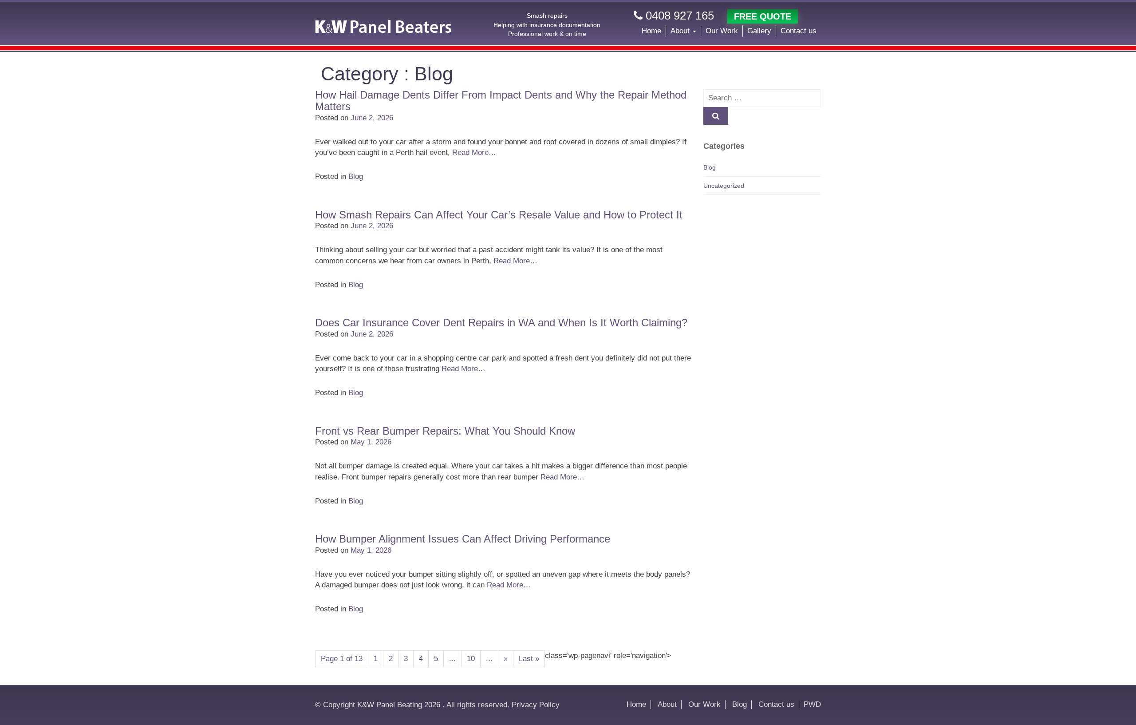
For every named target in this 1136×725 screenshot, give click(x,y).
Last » (529, 658)
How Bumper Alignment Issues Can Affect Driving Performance (462, 539)
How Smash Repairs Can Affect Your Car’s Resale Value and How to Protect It (498, 215)
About (681, 31)
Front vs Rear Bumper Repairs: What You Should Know (445, 431)
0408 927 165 (678, 15)
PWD (812, 704)
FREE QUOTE (762, 16)
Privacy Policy (536, 705)
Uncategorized (723, 185)
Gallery (759, 31)
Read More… (474, 152)
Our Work (722, 31)
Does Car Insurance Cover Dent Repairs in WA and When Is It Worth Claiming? (501, 323)
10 (471, 658)
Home (651, 31)
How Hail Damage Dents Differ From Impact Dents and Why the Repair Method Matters (500, 100)
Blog (355, 176)
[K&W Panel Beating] (383, 26)
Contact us (798, 31)
